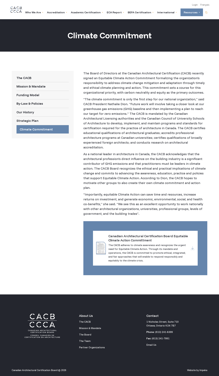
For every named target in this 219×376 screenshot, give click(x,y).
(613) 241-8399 (164, 332)
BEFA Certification (139, 12)
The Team (85, 341)
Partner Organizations (92, 347)
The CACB (24, 78)
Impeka (203, 370)
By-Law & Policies (30, 103)
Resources (191, 12)
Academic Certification (86, 12)
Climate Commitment (36, 129)
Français (204, 4)
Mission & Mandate (31, 86)
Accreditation (56, 12)
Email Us (151, 344)
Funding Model (28, 95)
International (165, 12)
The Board (85, 334)
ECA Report (114, 12)
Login (195, 4)
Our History (25, 112)
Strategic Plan (27, 121)
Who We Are (33, 12)
